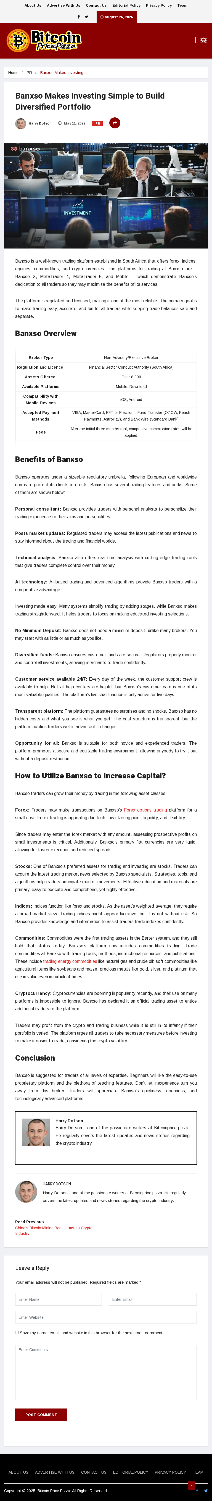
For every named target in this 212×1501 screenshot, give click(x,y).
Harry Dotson (39, 123)
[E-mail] (25, 1162)
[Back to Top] (191, 1485)
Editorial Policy (126, 5)
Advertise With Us (63, 5)
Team (182, 5)
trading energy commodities (70, 961)
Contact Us (96, 5)
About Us (33, 5)
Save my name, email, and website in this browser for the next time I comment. (91, 1332)
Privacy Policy (159, 5)
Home (13, 72)
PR (29, 72)
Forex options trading (145, 810)
